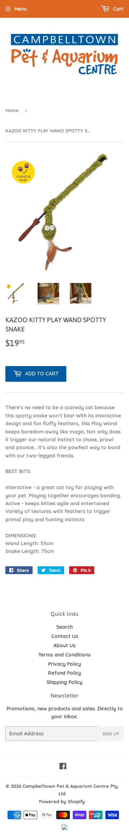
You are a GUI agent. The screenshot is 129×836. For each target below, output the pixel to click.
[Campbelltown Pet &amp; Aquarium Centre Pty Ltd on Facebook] (63, 767)
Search (64, 627)
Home (12, 110)
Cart (117, 9)
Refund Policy (64, 673)
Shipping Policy (64, 682)
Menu (20, 9)
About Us (64, 645)
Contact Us (64, 636)
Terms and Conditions (64, 655)
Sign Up (110, 733)
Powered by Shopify (62, 801)
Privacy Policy (64, 664)
